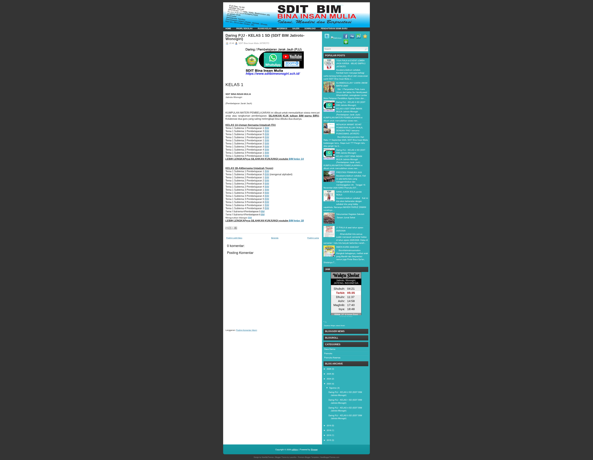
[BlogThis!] (229, 228)
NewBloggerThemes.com (329, 457)
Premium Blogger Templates (308, 457)
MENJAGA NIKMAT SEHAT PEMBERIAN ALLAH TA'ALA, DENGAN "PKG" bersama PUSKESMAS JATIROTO (349, 129)
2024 (329, 378)
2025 (329, 373)
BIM (267, 128)
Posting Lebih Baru (234, 237)
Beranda (339, 5)
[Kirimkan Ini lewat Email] (226, 228)
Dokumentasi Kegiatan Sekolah (350, 214)
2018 (329, 430)
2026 (329, 368)
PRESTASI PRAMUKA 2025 (349, 172)
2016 (329, 435)
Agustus (333, 387)
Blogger (314, 449)
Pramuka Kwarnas (332, 357)
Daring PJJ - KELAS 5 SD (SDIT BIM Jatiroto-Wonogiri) (350, 104)
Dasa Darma (329, 349)
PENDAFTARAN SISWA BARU (334, 28)
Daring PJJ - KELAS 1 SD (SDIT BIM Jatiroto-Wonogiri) (265, 37)
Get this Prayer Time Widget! (346, 316)
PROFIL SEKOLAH (244, 28)
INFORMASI (282, 28)
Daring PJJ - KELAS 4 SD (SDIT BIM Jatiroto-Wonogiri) (350, 151)
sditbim (234, 12)
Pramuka (328, 353)
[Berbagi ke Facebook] (235, 228)
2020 (329, 383)
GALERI (295, 28)
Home (228, 28)
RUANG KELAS (264, 28)
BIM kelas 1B (296, 220)
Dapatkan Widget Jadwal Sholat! (334, 326)
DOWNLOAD (310, 28)
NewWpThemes (268, 457)
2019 (329, 425)
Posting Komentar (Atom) (246, 330)
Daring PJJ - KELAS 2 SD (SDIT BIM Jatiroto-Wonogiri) (345, 394)
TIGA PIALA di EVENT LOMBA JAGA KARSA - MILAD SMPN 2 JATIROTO (350, 63)
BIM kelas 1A (296, 159)
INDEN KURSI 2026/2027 (347, 246)
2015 (329, 440)
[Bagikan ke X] (232, 228)
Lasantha (292, 457)
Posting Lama (313, 237)
